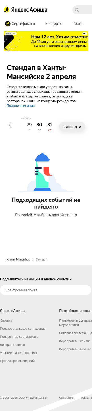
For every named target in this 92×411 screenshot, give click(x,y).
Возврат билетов (12, 344)
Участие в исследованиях (18, 353)
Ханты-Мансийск (18, 259)
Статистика (66, 397)
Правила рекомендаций (17, 361)
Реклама (86, 397)
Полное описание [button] (21, 106)
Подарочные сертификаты (19, 336)
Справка (6, 320)
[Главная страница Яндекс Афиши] (7, 10)
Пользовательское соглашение (23, 328)
